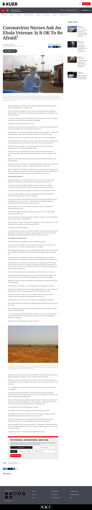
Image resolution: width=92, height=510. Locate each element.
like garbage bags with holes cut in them (40, 187)
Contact (34, 494)
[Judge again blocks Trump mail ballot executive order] (72, 75)
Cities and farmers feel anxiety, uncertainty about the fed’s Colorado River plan (82, 33)
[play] (3, 10)
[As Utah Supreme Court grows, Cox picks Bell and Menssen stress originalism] (72, 60)
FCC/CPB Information (56, 497)
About (33, 491)
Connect (38, 15)
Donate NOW (16, 455)
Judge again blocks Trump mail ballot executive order (82, 77)
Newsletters (64, 15)
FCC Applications (74, 491)
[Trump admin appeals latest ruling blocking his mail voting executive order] (72, 44)
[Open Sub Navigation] (8, 14)
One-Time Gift (44, 447)
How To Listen (28, 15)
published (49, 199)
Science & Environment (81, 27)
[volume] (7, 10)
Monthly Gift (21, 447)
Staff (33, 497)
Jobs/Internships (54, 491)
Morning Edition (13, 463)
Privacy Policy (54, 494)
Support (47, 15)
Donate (87, 4)
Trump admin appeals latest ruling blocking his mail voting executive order (82, 48)
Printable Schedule (74, 494)
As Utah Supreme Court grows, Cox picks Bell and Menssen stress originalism (82, 63)
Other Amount (37, 451)
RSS (71, 497)
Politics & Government (81, 42)
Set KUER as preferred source (56, 44)
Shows (19, 15)
